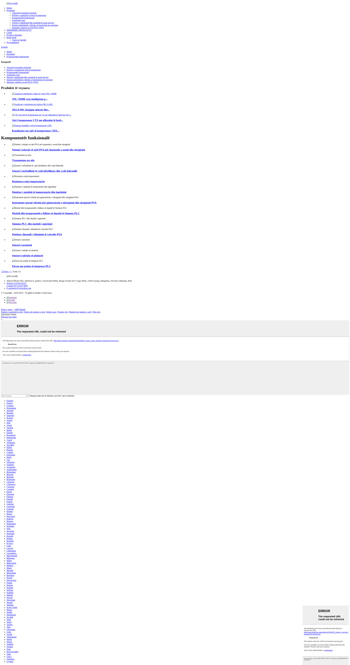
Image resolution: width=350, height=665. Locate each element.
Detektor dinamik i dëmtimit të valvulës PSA (37, 234)
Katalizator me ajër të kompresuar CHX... (35, 130)
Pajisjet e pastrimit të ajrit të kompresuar (29, 15)
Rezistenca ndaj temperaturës (28, 181)
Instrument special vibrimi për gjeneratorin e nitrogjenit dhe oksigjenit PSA (54, 202)
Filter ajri (96, 312)
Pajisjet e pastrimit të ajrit (12, 312)
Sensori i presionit (22, 245)
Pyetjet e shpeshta (14, 35)
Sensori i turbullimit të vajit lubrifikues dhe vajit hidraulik (44, 170)
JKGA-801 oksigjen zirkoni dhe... (31, 109)
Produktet (11, 10)
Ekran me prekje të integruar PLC (31, 266)
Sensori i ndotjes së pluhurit (27, 255)
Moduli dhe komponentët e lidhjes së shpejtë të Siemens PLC (46, 213)
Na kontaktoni (13, 42)
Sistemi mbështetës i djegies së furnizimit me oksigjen (35, 25)
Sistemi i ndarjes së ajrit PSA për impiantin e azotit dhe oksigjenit (48, 149)
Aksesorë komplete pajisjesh (24, 13)
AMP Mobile (19, 309)
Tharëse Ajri (62, 312)
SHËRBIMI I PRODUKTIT (19, 30)
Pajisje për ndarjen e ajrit (34, 312)
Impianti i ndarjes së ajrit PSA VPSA (28, 28)
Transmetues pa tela (23, 160)
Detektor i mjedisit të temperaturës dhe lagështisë (39, 192)
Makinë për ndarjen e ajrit (80, 312)
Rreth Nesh (11, 37)
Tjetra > (6, 271)
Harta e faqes (6, 309)
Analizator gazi (18, 20)
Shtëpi (9, 8)
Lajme (9, 32)
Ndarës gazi (51, 312)
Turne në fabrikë (19, 40)
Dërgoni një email (9, 317)
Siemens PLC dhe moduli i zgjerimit (32, 223)
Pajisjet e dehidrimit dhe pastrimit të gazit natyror (33, 23)
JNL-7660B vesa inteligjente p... (30, 99)
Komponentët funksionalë (23, 18)
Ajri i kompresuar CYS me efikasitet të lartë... (37, 120)
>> (11, 271)
